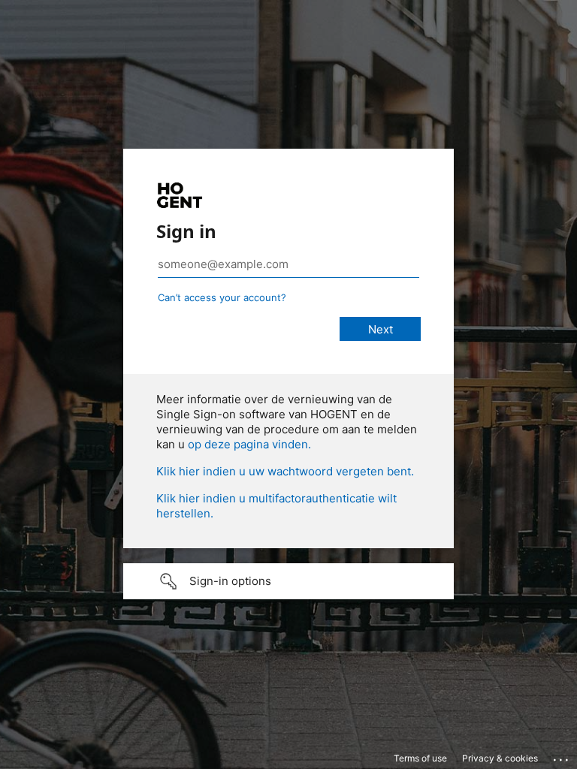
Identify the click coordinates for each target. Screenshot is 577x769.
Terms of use (420, 758)
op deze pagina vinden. (249, 444)
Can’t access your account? (222, 297)
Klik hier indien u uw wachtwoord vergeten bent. (285, 471)
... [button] (562, 756)
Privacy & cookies (500, 758)
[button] (288, 581)
